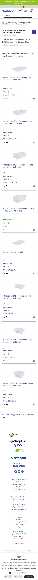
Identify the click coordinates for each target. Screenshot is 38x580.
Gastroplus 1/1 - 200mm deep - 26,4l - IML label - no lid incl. (18, 210)
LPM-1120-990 (7, 220)
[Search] (2, 16)
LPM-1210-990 (7, 351)
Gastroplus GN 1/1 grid (13, 252)
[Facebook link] (16, 471)
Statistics (24, 573)
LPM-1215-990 (7, 394)
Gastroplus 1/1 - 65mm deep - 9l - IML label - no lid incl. (17, 78)
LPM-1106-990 (7, 89)
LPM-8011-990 (7, 263)
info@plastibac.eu (19, 536)
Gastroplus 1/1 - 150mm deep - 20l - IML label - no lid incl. (18, 166)
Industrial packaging (18, 509)
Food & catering (11, 22)
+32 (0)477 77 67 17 (20, 534)
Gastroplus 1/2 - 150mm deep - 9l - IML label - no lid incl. (18, 384)
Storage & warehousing (18, 497)
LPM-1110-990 (7, 132)
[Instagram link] (22, 471)
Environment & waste (18, 504)
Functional (15, 573)
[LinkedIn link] (19, 471)
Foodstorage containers (25, 22)
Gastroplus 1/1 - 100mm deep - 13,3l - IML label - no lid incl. (18, 122)
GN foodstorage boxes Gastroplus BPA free (17, 42)
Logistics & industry (18, 499)
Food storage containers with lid (13, 45)
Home (3, 22)
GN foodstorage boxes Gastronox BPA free (17, 39)
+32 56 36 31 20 (20, 531)
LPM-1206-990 (7, 307)
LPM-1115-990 (7, 176)
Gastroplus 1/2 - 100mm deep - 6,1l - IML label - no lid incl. (18, 341)
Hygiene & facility (18, 507)
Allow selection (18, 576)
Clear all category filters (9, 35)
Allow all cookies (29, 576)
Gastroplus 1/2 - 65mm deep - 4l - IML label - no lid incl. (17, 297)
